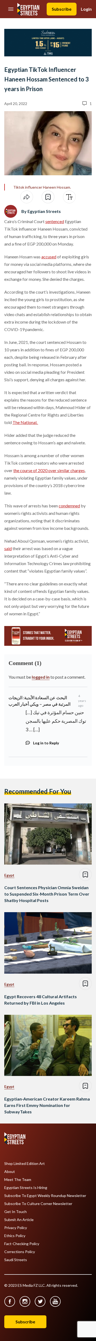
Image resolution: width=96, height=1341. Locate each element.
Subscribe (61, 8)
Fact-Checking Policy (21, 1244)
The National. (25, 422)
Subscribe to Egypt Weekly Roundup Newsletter (45, 1196)
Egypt (9, 875)
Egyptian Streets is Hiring (25, 1187)
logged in (41, 676)
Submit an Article (19, 1220)
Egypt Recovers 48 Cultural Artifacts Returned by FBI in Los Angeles (40, 999)
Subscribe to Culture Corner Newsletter (38, 1204)
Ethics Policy (14, 1236)
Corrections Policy (19, 1252)
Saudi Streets (15, 1260)
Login (86, 8)
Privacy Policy (15, 1228)
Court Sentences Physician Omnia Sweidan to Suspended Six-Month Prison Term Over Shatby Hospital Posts (46, 894)
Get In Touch (15, 1212)
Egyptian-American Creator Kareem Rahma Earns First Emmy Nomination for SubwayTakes (47, 1105)
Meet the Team (17, 1179)
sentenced (54, 221)
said (8, 548)
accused (48, 256)
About (9, 1171)
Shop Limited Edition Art (24, 1163)
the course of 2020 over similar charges (49, 470)
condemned (69, 505)
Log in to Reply (46, 743)
